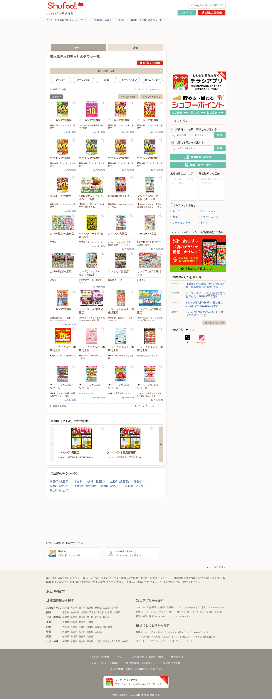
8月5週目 (141, 280)
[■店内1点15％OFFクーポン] (63, 336)
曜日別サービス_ (115, 280)
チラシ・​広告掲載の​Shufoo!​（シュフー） (66, 20)
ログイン (186, 13)
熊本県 (90, 641)
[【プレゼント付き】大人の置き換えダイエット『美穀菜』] (150, 185)
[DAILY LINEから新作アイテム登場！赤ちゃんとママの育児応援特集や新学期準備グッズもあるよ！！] (150, 222)
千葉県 (92, 612)
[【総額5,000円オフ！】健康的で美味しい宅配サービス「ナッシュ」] (92, 185)
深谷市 (138, 481)
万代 (157, 636)
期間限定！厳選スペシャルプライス (120, 319)
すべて (204, 222)
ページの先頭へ (216, 567)
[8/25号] (63, 222)
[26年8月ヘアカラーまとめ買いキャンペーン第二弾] (92, 298)
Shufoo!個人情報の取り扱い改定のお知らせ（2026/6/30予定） (204, 304)
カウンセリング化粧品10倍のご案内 (91, 126)
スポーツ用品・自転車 (211, 612)
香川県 (73, 636)
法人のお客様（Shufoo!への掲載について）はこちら (136, 669)
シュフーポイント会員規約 (105, 663)
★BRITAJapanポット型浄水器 (121, 356)
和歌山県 (107, 627)
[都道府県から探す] (198, 157)
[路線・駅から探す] (198, 165)
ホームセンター (152, 80)
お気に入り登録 (73, 102)
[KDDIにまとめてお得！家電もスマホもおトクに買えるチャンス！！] (63, 374)
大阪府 (65, 627)
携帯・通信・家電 (145, 616)
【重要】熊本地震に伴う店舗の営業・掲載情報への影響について (205, 285)
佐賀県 (73, 641)
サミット (140, 641)
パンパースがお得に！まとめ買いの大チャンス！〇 (120, 243)
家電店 (139, 612)
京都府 (82, 627)
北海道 (65, 607)
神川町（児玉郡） (95, 481)
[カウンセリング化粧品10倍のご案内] (92, 109)
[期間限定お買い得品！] (150, 336)
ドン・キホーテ (158, 632)
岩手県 (82, 607)
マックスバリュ (175, 632)
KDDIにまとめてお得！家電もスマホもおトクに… (62, 394)
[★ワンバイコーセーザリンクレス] (92, 336)
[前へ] (52, 444)
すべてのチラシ (128, 96)
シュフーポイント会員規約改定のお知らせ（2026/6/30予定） (205, 295)
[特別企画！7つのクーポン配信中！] (63, 109)
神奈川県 (74, 612)
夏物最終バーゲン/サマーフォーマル (120, 205)
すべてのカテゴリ (151, 96)
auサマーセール (86, 393)
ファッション (83, 80)
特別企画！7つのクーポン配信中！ (62, 126)
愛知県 (65, 622)
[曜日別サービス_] (121, 260)
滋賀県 (90, 627)
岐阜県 (82, 622)
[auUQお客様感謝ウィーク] (121, 374)
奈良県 (98, 627)
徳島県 (65, 636)
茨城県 (100, 612)
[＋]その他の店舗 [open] (69, 132)
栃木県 (108, 612)
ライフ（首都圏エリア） (207, 636)
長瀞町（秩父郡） (60, 485)
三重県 (90, 622)
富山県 (90, 617)
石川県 (98, 617)
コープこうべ (153, 641)
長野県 (73, 617)
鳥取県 (82, 631)
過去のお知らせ (214, 323)
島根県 (90, 631)
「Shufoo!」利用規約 (99, 656)
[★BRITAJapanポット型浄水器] (121, 336)
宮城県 (90, 607)
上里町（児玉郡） (120, 481)
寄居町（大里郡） (60, 481)
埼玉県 (121, 20)
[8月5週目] (150, 260)
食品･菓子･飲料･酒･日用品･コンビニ (164, 607)
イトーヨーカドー (145, 636)
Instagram (202, 339)
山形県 (106, 607)
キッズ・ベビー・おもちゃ (172, 612)
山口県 (98, 631)
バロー (164, 641)
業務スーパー (142, 632)
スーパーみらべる (194, 632)
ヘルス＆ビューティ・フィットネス (173, 616)
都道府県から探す (102, 20)
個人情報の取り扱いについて (140, 663)
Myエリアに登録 (150, 62)
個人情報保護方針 (171, 663)
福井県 (106, 617)
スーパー (60, 80)
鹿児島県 (115, 641)
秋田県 (98, 607)
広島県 (73, 631)
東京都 (65, 612)
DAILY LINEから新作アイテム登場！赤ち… (149, 243)
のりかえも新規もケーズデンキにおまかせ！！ (149, 394)
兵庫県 (73, 627)
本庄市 (78, 481)
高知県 (90, 636)
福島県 (114, 607)
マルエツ (165, 636)
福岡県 (65, 641)
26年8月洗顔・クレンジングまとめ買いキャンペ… (150, 319)
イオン (207, 632)
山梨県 (65, 617)
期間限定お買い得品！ (147, 355)
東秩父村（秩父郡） (86, 485)
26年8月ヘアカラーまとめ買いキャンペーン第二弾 (92, 319)
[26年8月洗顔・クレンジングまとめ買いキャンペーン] (150, 298)
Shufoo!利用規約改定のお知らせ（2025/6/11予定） (204, 313)
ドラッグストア (129, 80)
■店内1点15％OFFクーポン (62, 355)
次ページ (156, 89)
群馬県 (116, 612)
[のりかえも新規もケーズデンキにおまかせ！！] (150, 374)
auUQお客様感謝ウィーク (120, 393)
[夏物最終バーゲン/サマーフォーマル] (121, 185)
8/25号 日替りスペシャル (90, 242)
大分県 (98, 641)
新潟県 (82, 617)
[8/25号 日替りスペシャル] (92, 222)
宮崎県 (106, 641)
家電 (106, 80)
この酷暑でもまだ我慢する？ (90, 281)
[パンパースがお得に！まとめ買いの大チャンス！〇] (121, 222)
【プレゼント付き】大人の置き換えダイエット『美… (149, 205)
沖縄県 (125, 641)
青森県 (73, 607)
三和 (171, 641)
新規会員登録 (212, 13)
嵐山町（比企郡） (60, 490)
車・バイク (192, 612)
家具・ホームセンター (213, 607)
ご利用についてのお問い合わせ (147, 656)
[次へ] (161, 444)
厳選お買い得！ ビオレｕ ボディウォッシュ (63, 319)
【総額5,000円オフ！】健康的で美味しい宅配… (91, 205)
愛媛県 (82, 636)
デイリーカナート (184, 641)
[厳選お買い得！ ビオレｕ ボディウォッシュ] (63, 298)
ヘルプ (121, 656)
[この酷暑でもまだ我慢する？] (92, 260)
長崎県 (82, 641)
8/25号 (53, 242)
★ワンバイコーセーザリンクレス (91, 356)
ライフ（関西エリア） (183, 636)
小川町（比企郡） (135, 485)
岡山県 (65, 631)
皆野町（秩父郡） (111, 485)
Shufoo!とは (177, 656)
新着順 (54, 97)
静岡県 (73, 622)
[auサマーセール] (92, 374)
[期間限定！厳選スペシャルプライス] (121, 298)
